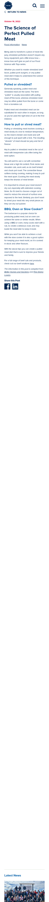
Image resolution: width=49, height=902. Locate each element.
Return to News (16, 12)
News (24, 44)
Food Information (12, 44)
